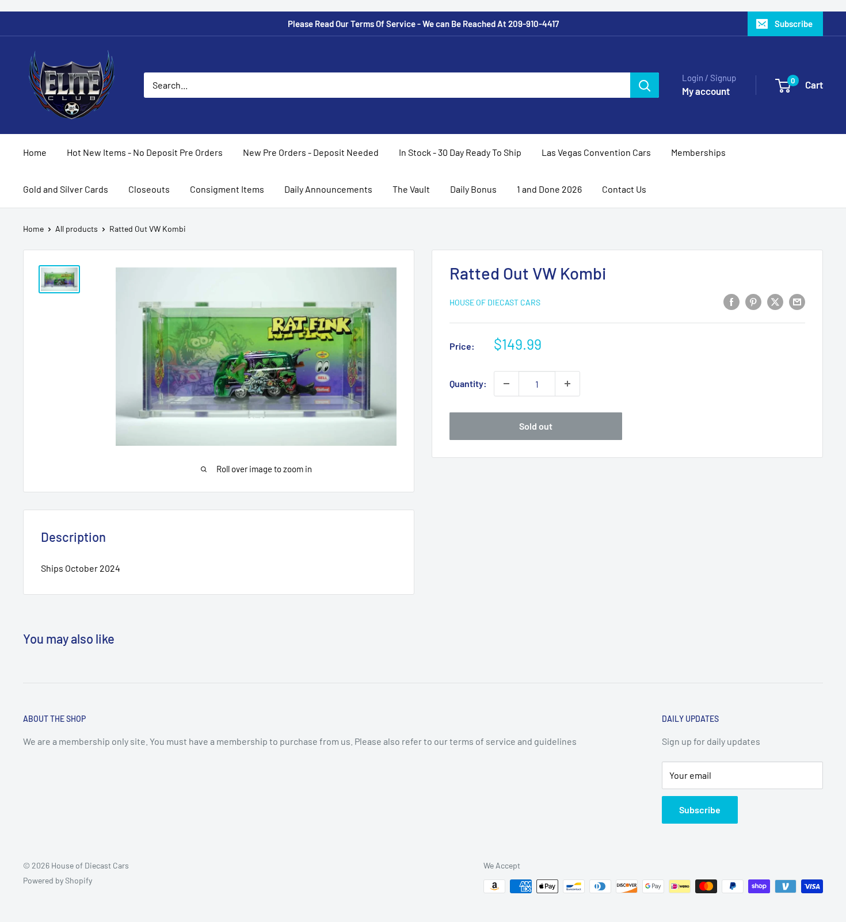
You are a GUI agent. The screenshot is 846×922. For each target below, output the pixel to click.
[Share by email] (797, 301)
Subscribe (794, 23)
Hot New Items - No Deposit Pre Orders (145, 152)
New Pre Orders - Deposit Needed (311, 152)
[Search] (644, 85)
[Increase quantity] (567, 384)
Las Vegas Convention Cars (596, 152)
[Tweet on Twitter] (775, 301)
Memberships (698, 152)
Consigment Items (227, 188)
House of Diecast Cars (494, 302)
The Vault (411, 188)
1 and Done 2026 (549, 188)
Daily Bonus (473, 188)
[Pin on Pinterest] (753, 301)
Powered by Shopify (57, 880)
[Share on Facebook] (731, 301)
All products (76, 229)
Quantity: (468, 383)
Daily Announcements (328, 188)
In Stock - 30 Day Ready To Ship (460, 152)
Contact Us (624, 188)
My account (706, 91)
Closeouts (149, 188)
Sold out (535, 425)
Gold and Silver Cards (65, 188)
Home (35, 152)
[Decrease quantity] (506, 384)
